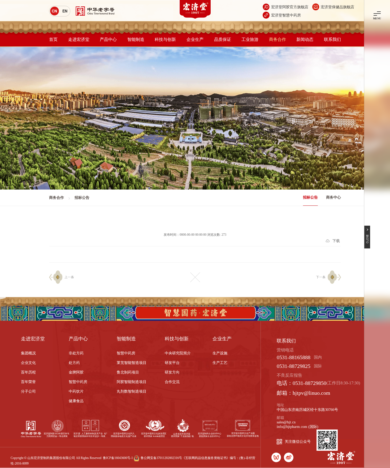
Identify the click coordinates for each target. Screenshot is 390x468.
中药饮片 (76, 391)
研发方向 (172, 372)
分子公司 (28, 391)
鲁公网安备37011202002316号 (161, 458)
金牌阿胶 (76, 372)
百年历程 (28, 372)
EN (64, 11)
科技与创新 (165, 39)
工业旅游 (249, 39)
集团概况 (28, 353)
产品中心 (108, 39)
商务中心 (333, 197)
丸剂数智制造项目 (131, 391)
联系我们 (332, 39)
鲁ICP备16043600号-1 (118, 458)
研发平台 (172, 363)
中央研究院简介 (178, 353)
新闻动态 (304, 39)
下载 (336, 241)
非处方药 (76, 353)
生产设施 (220, 353)
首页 (53, 39)
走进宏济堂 (78, 39)
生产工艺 (220, 363)
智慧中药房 (78, 382)
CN (54, 11)
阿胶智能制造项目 (131, 382)
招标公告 (310, 197)
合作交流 (172, 382)
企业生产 (195, 39)
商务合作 (277, 39)
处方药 (74, 363)
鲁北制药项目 (128, 372)
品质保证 (222, 39)
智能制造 (135, 39)
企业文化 (28, 363)
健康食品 (76, 401)
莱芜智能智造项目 (131, 363)
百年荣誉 (28, 382)
